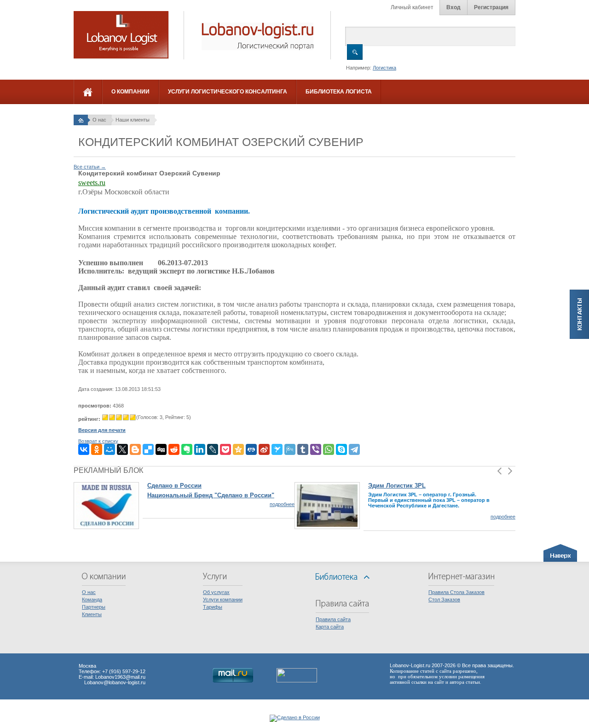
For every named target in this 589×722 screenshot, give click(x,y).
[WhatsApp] (328, 449)
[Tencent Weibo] (289, 449)
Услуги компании (223, 599)
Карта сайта (330, 626)
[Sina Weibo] (264, 449)
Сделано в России (174, 485)
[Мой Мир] (109, 449)
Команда (92, 599)
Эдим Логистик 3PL (397, 485)
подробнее (282, 504)
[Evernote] (186, 449)
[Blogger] (135, 449)
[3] (118, 417)
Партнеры (93, 607)
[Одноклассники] (96, 449)
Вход (453, 7)
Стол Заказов (444, 599)
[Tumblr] (302, 449)
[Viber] (315, 449)
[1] (105, 417)
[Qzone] (238, 449)
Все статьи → (90, 166)
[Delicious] (148, 449)
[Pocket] (225, 449)
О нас (99, 119)
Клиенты (92, 614)
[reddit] (173, 449)
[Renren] (251, 449)
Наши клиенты (132, 119)
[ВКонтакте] (83, 449)
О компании (130, 91)
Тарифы (212, 607)
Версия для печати (102, 430)
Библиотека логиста (339, 91)
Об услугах (216, 592)
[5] (132, 417)
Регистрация (491, 7)
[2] (112, 417)
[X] (122, 449)
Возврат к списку (98, 441)
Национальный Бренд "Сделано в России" (210, 495)
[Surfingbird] (277, 449)
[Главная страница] (80, 119)
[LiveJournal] (212, 449)
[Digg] (161, 449)
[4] (125, 417)
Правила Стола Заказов (456, 592)
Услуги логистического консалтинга (227, 91)
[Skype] (341, 449)
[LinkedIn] (199, 449)
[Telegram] (354, 449)
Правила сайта (333, 619)
